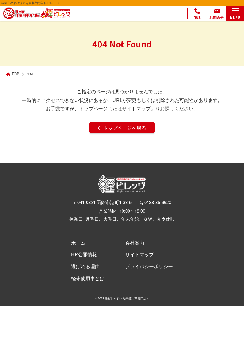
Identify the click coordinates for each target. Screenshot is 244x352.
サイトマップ (139, 254)
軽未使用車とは (87, 278)
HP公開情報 (84, 254)
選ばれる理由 (85, 266)
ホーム (78, 242)
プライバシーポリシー (149, 266)
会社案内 (134, 242)
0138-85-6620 (157, 202)
